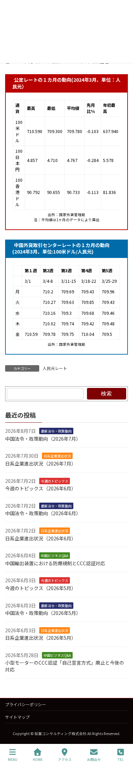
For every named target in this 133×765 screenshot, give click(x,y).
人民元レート (55, 368)
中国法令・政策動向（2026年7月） (43, 438)
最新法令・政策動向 (56, 431)
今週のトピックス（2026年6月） (40, 488)
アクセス (65, 759)
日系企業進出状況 (57, 455)
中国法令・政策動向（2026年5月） (43, 612)
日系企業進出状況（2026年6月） (40, 538)
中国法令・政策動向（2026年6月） (43, 513)
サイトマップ (17, 717)
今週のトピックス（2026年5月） (40, 588)
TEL (120, 759)
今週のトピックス (54, 480)
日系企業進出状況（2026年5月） (40, 637)
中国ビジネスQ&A (54, 555)
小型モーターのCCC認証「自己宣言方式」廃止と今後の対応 (64, 666)
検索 (106, 393)
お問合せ (94, 759)
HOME (38, 759)
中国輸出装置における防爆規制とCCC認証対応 (55, 562)
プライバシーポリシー (25, 704)
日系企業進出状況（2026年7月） (40, 463)
